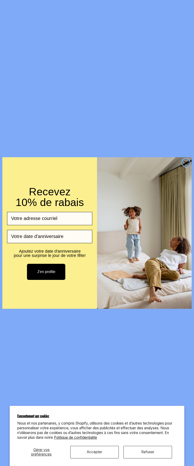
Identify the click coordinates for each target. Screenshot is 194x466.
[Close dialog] (186, 163)
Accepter (94, 452)
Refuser (147, 452)
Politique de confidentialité (75, 437)
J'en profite (46, 272)
